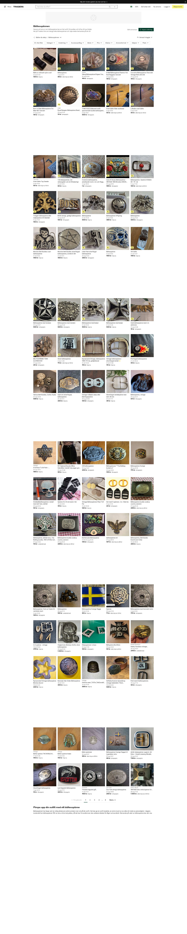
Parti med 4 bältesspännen (139, 681)
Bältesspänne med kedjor (90, 323)
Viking (84, 72)
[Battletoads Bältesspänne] (93, 524)
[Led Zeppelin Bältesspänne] (69, 774)
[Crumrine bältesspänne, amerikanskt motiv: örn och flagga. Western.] (93, 166)
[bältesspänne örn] (117, 524)
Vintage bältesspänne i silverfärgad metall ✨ (113, 360)
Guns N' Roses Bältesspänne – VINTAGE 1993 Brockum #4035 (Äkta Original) (116, 181)
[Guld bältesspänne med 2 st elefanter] (142, 309)
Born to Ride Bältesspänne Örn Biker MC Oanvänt (43, 109)
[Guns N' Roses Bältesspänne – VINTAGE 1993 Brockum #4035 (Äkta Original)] (117, 166)
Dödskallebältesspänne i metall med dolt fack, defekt (43, 503)
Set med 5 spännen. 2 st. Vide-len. (117, 502)
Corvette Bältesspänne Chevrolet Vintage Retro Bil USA (142, 74)
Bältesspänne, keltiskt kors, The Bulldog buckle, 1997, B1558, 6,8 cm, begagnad (44, 539)
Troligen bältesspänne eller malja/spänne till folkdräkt (42, 217)
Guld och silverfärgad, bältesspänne (65, 396)
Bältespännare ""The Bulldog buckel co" (115, 467)
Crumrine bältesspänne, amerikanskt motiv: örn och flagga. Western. (93, 181)
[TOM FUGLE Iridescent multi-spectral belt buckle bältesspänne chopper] (93, 95)
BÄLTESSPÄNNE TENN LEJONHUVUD (40, 360)
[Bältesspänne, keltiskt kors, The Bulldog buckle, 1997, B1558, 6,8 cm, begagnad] (44, 524)
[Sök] (110, 6)
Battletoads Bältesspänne (90, 538)
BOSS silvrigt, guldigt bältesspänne (69, 216)
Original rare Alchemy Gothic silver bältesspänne (69, 646)
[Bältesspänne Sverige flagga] (93, 595)
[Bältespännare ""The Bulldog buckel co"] (117, 452)
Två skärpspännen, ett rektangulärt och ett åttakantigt (68, 181)
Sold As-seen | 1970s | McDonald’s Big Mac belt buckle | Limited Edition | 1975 (93, 682)
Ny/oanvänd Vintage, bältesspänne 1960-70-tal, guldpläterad (93, 360)
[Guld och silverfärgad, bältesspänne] (69, 381)
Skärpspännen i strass (89, 645)
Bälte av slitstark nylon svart (42, 72)
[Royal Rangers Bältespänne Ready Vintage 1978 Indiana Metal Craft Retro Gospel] (69, 95)
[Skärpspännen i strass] (93, 631)
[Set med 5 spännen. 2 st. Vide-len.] (117, 488)
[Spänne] (117, 595)
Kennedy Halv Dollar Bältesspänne (69, 681)
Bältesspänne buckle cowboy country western (140, 503)
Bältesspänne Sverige (138, 466)
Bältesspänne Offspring (114, 216)
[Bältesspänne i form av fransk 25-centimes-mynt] (44, 595)
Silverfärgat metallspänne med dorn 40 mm (116, 396)
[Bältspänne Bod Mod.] (117, 631)
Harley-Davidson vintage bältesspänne (139, 647)
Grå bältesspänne (88, 466)
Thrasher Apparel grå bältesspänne (89, 790)
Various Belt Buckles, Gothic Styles (44, 395)
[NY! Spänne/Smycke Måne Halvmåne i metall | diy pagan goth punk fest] (69, 452)
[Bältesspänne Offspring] (117, 202)
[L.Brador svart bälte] (142, 95)
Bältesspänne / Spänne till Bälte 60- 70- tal (141, 181)
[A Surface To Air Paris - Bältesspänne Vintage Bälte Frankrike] (44, 452)
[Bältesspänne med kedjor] (93, 309)
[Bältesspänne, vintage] (142, 381)
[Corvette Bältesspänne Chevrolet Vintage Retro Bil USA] (142, 59)
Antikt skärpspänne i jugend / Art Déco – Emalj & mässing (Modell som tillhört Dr (141, 753)
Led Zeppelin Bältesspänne (66, 788)
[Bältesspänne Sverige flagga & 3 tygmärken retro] (117, 738)
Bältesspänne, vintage (138, 395)
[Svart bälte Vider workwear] (117, 95)
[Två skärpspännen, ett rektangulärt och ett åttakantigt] (69, 166)
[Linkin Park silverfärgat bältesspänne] (93, 238)
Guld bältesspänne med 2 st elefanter (140, 324)
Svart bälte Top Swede (41, 181)
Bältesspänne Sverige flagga (91, 609)
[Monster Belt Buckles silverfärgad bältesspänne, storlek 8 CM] (69, 238)
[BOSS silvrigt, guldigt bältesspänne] (69, 202)
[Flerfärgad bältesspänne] (142, 345)
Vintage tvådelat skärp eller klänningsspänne (91, 396)
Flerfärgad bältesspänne (139, 359)
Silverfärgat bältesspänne (41, 788)
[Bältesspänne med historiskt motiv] (142, 595)
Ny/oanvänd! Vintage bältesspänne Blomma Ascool (44, 682)
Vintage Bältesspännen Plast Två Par (93, 503)
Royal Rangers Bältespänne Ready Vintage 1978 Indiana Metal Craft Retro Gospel (69, 110)
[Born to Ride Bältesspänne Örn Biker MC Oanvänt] (44, 95)
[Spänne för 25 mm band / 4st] (69, 488)
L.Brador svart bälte (137, 108)
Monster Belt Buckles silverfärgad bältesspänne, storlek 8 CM (69, 252)
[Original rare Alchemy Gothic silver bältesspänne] (69, 631)
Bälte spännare (87, 752)
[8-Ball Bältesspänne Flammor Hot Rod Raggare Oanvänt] (117, 59)
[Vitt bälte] (142, 238)
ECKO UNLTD (134, 787)
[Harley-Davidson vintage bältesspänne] (142, 631)
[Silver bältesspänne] (69, 345)
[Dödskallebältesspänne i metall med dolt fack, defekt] (44, 488)
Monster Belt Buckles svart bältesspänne (42, 252)
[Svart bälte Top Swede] (44, 166)
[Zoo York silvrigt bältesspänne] (117, 774)
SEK (136, 6)
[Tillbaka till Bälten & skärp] (34, 37)
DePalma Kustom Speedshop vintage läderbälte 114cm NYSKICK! (115, 682)
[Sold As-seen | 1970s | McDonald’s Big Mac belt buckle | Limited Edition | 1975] (93, 667)
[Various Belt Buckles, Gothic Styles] (44, 381)
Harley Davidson (135, 644)
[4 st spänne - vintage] (44, 631)
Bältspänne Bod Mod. (113, 645)
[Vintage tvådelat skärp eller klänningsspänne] (93, 381)
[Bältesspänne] (69, 59)
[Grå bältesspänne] (93, 452)
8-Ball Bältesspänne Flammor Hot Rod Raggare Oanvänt (117, 74)
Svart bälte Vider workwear (115, 108)
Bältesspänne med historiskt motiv (142, 609)
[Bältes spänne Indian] (69, 738)
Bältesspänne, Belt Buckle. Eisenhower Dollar (139, 539)
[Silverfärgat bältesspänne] (44, 774)
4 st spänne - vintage (40, 645)
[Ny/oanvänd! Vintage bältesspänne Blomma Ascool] (44, 667)
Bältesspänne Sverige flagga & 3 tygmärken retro (117, 753)
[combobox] (74, 6)
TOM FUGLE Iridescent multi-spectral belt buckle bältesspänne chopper (93, 110)
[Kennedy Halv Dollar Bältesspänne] (69, 667)
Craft (59, 108)
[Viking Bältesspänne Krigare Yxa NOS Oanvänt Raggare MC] (93, 59)
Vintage (35, 465)
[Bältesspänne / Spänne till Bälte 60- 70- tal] (142, 166)
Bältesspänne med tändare (42, 323)
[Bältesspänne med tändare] (44, 309)
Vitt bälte (134, 251)
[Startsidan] (18, 6)
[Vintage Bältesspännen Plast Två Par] (93, 488)
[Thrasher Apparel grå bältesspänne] (93, 774)
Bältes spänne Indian (64, 754)
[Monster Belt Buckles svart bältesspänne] (44, 238)
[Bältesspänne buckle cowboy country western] (142, 488)
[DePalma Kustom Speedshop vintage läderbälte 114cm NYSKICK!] (117, 667)
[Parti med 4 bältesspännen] (142, 667)
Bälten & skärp (41, 37)
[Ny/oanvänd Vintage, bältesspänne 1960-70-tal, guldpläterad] (93, 345)
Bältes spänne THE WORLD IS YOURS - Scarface (42, 754)
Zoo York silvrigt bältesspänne (116, 789)
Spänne (108, 609)
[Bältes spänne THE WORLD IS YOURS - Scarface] (44, 738)
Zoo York (109, 787)
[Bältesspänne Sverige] (142, 452)
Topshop (35, 179)
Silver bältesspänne (64, 359)
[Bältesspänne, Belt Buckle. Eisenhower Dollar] (142, 524)
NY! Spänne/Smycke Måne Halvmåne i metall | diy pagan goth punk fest (69, 467)
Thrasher (84, 787)
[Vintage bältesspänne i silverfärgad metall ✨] (117, 345)
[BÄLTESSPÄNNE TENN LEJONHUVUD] (44, 345)
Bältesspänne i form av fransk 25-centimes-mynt (44, 610)
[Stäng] (185, 2)
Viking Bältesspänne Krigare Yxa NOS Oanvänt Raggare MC (92, 74)
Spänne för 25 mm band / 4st (67, 502)
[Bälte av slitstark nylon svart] (44, 59)
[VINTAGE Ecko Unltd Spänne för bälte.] (142, 774)
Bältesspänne (62, 72)
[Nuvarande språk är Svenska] (131, 6)
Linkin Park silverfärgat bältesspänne (89, 252)
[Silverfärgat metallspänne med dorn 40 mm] (117, 381)
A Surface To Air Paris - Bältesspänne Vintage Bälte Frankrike (42, 468)
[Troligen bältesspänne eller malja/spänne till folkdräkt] (44, 202)
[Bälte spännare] (93, 738)
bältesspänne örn (112, 538)
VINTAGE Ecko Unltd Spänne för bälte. (141, 790)
